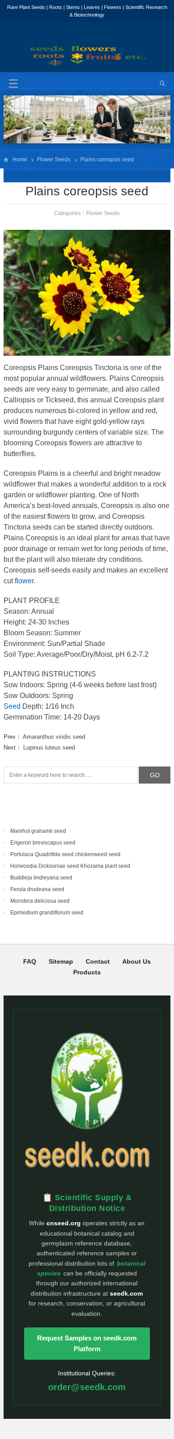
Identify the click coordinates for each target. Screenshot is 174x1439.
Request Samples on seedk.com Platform (87, 1343)
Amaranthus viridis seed (54, 736)
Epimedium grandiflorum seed (46, 912)
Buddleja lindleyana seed (41, 878)
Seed (12, 706)
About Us (136, 961)
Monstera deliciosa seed (40, 901)
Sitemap (61, 961)
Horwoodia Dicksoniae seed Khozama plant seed (70, 866)
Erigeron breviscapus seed (42, 843)
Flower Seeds (53, 159)
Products (87, 972)
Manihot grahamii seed (38, 831)
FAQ (29, 961)
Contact (98, 961)
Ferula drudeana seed (37, 889)
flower (24, 581)
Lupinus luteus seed (49, 747)
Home (19, 159)
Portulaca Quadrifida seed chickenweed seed (65, 854)
